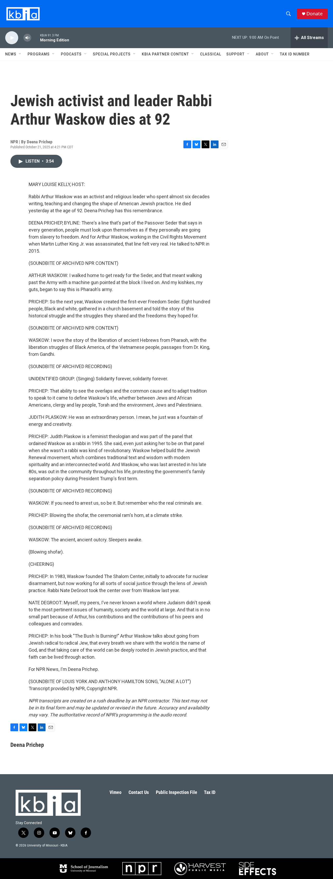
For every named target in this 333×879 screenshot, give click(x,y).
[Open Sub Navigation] (20, 54)
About (262, 54)
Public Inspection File (176, 792)
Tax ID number (295, 54)
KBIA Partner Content (165, 54)
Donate (314, 13)
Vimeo (115, 792)
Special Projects (112, 54)
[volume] (27, 38)
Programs (39, 54)
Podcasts (71, 54)
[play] (12, 38)
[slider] (35, 37)
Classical (210, 54)
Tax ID (209, 792)
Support (235, 54)
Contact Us (139, 792)
